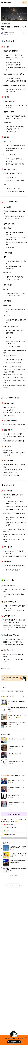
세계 (17, 691)
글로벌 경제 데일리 (6, 23)
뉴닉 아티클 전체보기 (14, 875)
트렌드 (21, 691)
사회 (12, 691)
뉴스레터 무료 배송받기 (14, 1042)
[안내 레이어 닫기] (26, 1037)
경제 (8, 691)
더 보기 (23, 696)
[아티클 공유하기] (23, 33)
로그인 (24, 2)
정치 (3, 691)
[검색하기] (20, 2)
